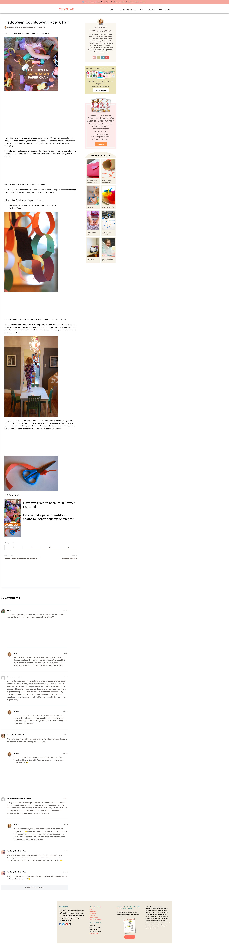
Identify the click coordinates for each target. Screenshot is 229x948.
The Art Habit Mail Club (128, 9)
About (112, 9)
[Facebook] (14, 547)
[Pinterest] (50, 547)
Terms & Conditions (95, 920)
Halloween (28, 27)
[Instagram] (98, 57)
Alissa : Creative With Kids (15, 735)
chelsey (9, 610)
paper (33, 27)
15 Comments (41, 27)
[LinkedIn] (68, 547)
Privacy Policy (94, 917)
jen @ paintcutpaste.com (15, 677)
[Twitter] (63, 924)
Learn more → (142, 2)
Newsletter (152, 9)
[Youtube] (94, 57)
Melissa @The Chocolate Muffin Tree (19, 798)
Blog (160, 9)
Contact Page (94, 933)
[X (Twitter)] (32, 547)
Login (168, 9)
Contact (92, 915)
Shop (141, 9)
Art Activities (21, 27)
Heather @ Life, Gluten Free (16, 851)
